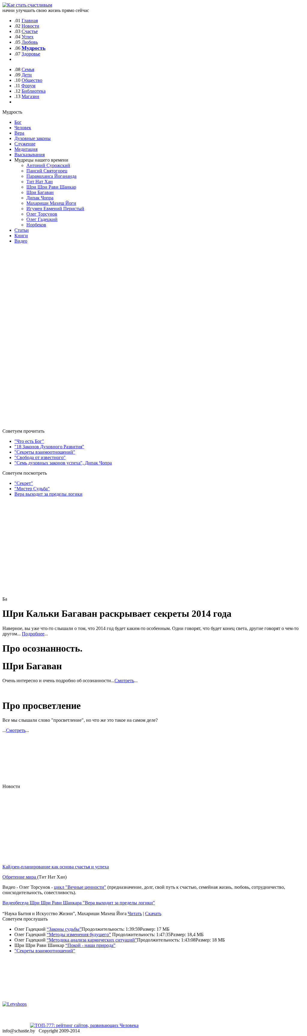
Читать (135, 913)
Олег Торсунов (41, 213)
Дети (27, 74)
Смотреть (124, 680)
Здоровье (31, 53)
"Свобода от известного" (40, 457)
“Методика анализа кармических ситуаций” (92, 939)
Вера (19, 133)
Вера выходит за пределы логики (48, 494)
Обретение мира (19, 876)
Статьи (21, 230)
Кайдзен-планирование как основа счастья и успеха (55, 866)
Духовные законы (32, 138)
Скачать (153, 913)
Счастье (30, 31)
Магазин (30, 96)
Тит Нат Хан (39, 181)
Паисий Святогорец (46, 170)
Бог (18, 122)
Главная (30, 20)
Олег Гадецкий (42, 219)
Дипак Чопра (39, 197)
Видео (20, 240)
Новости (30, 25)
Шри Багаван (40, 192)
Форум (28, 85)
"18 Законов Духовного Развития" (49, 446)
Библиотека (34, 91)
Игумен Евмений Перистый (55, 208)
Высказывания (29, 154)
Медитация (25, 149)
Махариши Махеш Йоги (51, 203)
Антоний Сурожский (48, 165)
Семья (28, 69)
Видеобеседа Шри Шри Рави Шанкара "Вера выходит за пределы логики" (78, 902)
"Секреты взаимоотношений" (44, 452)
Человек (22, 127)
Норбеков (36, 224)
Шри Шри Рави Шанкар (51, 187)
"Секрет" (23, 483)
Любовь (30, 42)
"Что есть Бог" (29, 441)
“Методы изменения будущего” (79, 934)
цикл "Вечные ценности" (80, 887)
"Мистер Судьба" (32, 488)
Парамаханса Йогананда (51, 176)
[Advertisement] (38, 334)
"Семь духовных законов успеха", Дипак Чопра (63, 462)
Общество (32, 80)
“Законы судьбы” (64, 929)
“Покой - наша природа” (90, 945)
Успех (28, 36)
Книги (21, 235)
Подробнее (33, 633)
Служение (24, 143)
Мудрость (34, 48)
